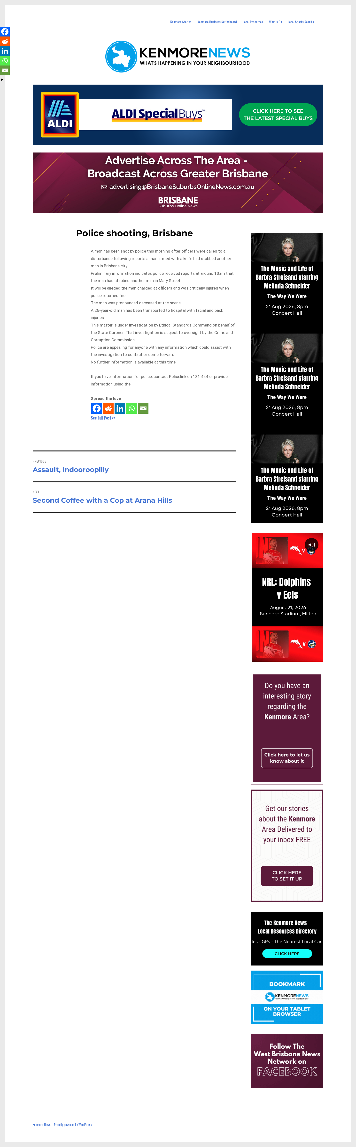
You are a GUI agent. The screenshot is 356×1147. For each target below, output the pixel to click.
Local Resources (253, 21)
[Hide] (2, 80)
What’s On (275, 21)
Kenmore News (42, 1124)
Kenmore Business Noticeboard (217, 21)
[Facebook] (96, 408)
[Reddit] (108, 408)
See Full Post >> (103, 418)
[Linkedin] (120, 408)
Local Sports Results (301, 21)
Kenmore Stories (180, 21)
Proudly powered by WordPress (73, 1124)
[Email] (143, 408)
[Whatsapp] (131, 408)
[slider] (291, 657)
